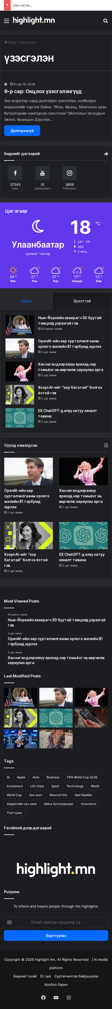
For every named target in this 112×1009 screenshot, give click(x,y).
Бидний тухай (25, 976)
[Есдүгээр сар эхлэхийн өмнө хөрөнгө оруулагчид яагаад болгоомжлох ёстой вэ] (20, 739)
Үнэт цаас (14, 813)
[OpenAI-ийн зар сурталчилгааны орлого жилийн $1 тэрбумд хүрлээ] (19, 348)
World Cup (14, 795)
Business (53, 777)
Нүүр (12, 42)
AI (8, 777)
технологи (88, 804)
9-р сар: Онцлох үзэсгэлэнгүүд (43, 91)
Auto (36, 777)
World (95, 786)
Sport (55, 786)
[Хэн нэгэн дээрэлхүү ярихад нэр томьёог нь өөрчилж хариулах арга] (19, 371)
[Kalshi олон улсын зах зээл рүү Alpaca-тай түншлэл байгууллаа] (91, 718)
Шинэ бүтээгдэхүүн (58, 804)
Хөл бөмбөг (83, 795)
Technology (75, 786)
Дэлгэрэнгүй (22, 130)
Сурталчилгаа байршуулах (76, 976)
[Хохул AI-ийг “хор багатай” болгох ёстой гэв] (19, 394)
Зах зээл (35, 795)
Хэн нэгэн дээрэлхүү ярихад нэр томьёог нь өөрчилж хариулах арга (81, 496)
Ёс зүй (45, 976)
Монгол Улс (58, 795)
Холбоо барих (56, 984)
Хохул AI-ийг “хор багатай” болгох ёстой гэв (26, 560)
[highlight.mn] (34, 20)
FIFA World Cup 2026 (82, 777)
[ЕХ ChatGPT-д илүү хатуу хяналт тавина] (19, 418)
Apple (21, 777)
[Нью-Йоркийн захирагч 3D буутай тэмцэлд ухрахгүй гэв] (19, 325)
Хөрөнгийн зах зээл (22, 804)
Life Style (37, 786)
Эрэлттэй (82, 300)
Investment (15, 786)
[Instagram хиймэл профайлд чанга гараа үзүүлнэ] (56, 739)
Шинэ (26, 300)
